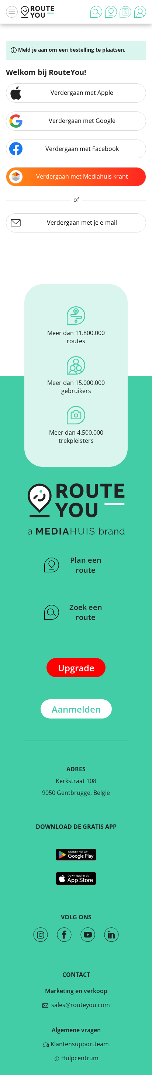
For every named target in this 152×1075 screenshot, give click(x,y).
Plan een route (85, 565)
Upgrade (76, 668)
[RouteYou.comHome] (38, 12)
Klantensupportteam (80, 1044)
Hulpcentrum (80, 1058)
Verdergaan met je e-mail (82, 222)
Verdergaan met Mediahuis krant (82, 176)
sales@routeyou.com (79, 1005)
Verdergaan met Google (82, 121)
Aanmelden (76, 709)
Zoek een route (85, 612)
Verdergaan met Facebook (82, 149)
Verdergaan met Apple (82, 93)
